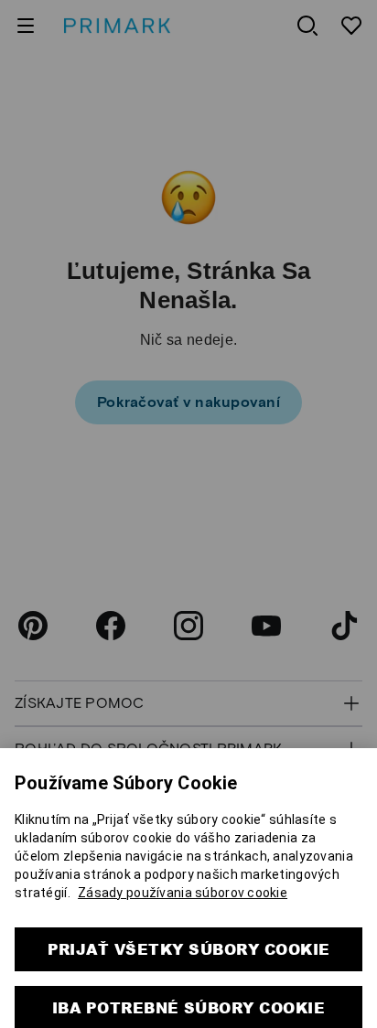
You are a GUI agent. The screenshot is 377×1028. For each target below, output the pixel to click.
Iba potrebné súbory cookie (188, 984)
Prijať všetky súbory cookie (189, 926)
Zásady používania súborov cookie (182, 869)
